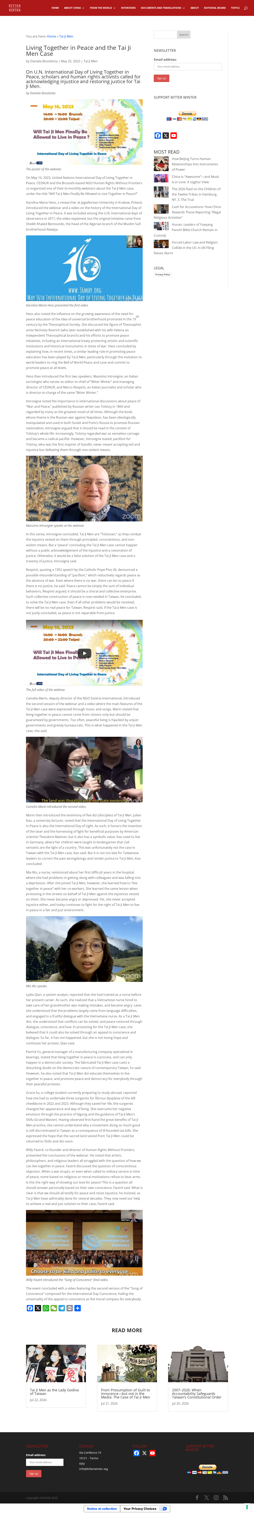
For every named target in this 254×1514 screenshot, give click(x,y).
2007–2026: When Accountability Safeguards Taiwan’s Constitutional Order (196, 1393)
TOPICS (235, 8)
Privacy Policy (162, 274)
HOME (55, 8)
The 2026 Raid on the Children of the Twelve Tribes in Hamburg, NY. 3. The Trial (196, 194)
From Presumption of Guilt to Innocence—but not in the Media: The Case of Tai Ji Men (125, 1393)
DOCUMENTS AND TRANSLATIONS (161, 8)
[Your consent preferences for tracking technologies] (247, 1507)
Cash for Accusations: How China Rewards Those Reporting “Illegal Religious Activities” (187, 212)
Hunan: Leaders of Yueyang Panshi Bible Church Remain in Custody (185, 229)
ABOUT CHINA (72, 8)
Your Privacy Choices (139, 1509)
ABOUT (194, 8)
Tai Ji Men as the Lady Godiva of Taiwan (54, 1392)
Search (183, 35)
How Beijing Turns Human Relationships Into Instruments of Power (195, 164)
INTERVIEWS (128, 8)
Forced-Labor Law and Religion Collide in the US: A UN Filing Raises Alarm (186, 247)
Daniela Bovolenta (44, 61)
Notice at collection (102, 1509)
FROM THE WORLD (101, 8)
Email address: (165, 59)
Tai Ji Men (66, 36)
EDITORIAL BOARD (215, 8)
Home (51, 36)
